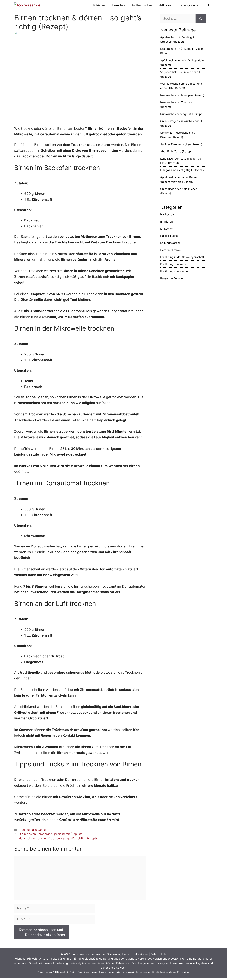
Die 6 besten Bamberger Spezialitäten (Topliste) (51, 834)
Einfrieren (98, 5)
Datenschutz (159, 954)
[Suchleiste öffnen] (208, 5)
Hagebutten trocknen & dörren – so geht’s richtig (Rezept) (58, 838)
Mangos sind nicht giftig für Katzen (182, 170)
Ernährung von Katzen (174, 264)
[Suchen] (201, 18)
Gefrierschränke (170, 250)
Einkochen (118, 5)
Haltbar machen (142, 5)
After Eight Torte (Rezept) (176, 151)
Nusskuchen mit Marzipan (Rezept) (182, 95)
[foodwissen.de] (27, 5)
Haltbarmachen (169, 235)
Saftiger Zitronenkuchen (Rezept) (181, 144)
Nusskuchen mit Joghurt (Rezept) (181, 114)
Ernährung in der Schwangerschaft (182, 257)
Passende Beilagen (172, 278)
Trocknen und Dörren (33, 829)
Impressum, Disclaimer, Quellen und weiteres (120, 954)
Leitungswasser (190, 5)
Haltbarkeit (166, 5)
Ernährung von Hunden (174, 271)
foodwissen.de (80, 954)
